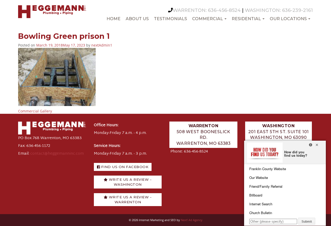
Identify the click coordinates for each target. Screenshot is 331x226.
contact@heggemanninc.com (57, 153)
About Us (137, 18)
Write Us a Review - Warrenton (130, 199)
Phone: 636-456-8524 (189, 151)
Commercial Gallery (35, 111)
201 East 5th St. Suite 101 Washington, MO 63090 (278, 131)
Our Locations (289, 18)
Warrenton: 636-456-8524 (207, 10)
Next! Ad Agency (191, 220)
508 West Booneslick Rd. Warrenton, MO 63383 (203, 134)
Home (114, 18)
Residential (247, 18)
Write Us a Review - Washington (130, 181)
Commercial (208, 18)
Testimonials (170, 18)
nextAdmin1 (101, 45)
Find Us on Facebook (124, 167)
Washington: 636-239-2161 (279, 10)
